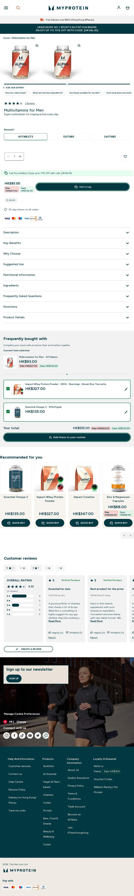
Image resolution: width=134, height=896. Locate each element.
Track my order (17, 810)
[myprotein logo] (68, 8)
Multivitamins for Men (23, 37)
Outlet (47, 802)
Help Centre (15, 781)
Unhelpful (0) (117, 632)
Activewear (50, 774)
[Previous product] (124, 535)
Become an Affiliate (74, 817)
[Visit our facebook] (14, 735)
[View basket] (128, 8)
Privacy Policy (76, 785)
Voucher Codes (103, 779)
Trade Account (76, 806)
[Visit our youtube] (30, 735)
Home (6, 37)
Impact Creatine (84, 497)
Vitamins (48, 794)
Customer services (19, 766)
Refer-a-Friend (107, 769)
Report (52, 637)
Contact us (15, 774)
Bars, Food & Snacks (50, 821)
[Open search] (18, 8)
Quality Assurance (78, 777)
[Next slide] (133, 502)
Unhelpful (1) (75, 632)
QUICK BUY (18, 523)
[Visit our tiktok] (22, 735)
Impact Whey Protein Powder (50, 499)
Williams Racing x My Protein (106, 790)
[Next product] (130, 535)
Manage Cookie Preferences (22, 713)
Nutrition (48, 766)
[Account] (119, 8)
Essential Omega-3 (16, 497)
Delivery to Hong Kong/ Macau (22, 800)
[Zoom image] (37, 45)
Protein (47, 810)
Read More (55, 621)
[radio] (25, 136)
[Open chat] (45, 735)
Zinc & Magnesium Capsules (118, 499)
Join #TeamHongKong (78, 830)
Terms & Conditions (74, 796)
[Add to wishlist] (125, 156)
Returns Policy (16, 789)
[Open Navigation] (6, 8)
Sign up (14, 678)
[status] (14, 156)
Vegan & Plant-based (52, 784)
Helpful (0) (57, 632)
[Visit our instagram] (6, 735)
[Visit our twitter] (38, 735)
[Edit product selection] (126, 389)
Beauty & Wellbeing (48, 834)
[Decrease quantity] (8, 156)
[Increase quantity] (20, 156)
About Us (73, 770)
